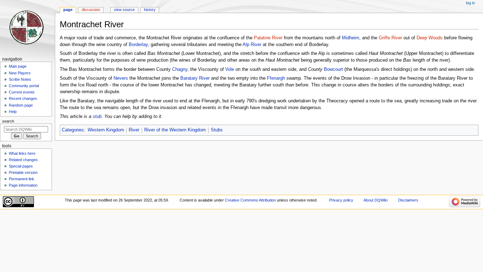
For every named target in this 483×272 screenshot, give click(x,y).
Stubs (217, 130)
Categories (73, 130)
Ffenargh (276, 78)
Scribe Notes (20, 79)
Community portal (24, 86)
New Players (20, 73)
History (150, 9)
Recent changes (23, 98)
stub (97, 116)
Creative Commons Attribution (250, 200)
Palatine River (268, 37)
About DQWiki (375, 200)
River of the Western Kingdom (175, 130)
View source (124, 9)
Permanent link (21, 179)
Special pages (21, 166)
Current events (22, 92)
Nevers (121, 78)
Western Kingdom (106, 130)
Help (13, 111)
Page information (23, 185)
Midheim (350, 37)
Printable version (23, 172)
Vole (229, 69)
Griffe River (390, 37)
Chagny (179, 69)
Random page (21, 105)
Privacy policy (341, 200)
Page (67, 9)
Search (8, 121)
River (134, 130)
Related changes (23, 160)
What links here (22, 153)
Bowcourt (333, 69)
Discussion (91, 9)
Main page (18, 66)
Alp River (252, 44)
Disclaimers (408, 200)
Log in (470, 3)
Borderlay (138, 44)
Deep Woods (430, 37)
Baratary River (195, 78)
